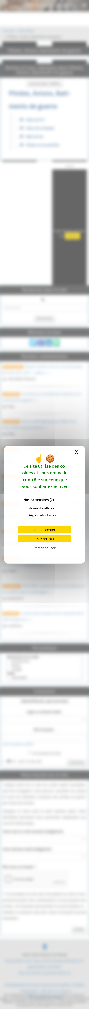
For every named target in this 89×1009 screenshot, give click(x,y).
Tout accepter (44, 530)
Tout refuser (44, 539)
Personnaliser (45, 548)
